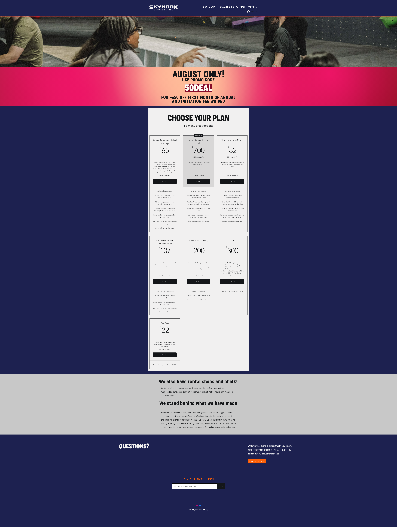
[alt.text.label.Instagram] (197, 505)
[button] (212, 6)
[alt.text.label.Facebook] (200, 505)
